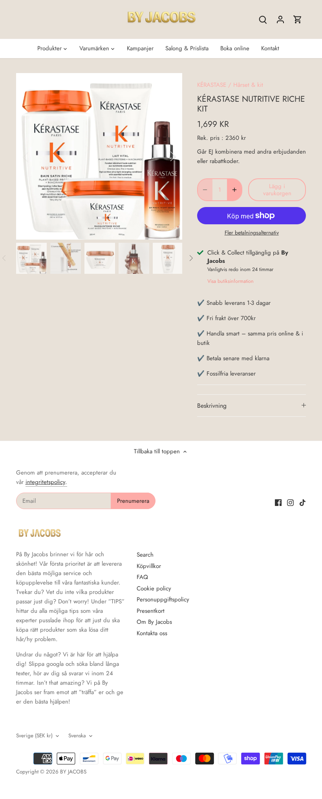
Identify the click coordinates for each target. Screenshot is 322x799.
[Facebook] (278, 502)
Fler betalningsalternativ (252, 233)
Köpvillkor (149, 566)
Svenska (77, 736)
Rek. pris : (210, 138)
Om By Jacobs (154, 622)
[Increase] (234, 190)
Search (145, 554)
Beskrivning (212, 405)
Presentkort (151, 611)
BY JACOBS (73, 771)
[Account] (280, 19)
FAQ (142, 577)
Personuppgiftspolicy (163, 599)
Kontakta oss (152, 633)
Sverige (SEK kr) (34, 736)
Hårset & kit (248, 85)
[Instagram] (290, 502)
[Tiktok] (302, 502)
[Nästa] (162, 156)
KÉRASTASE (211, 85)
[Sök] (263, 19)
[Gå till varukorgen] (297, 19)
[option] (99, 156)
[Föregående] (35, 156)
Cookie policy (154, 588)
